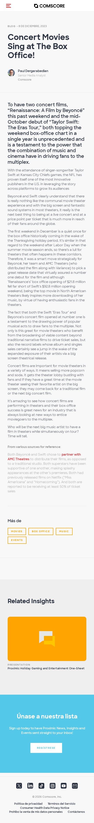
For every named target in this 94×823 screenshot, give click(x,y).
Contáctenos (76, 812)
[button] (8, 5)
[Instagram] (53, 787)
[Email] (75, 787)
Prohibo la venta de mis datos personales (36, 812)
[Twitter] (19, 787)
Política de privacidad (28, 804)
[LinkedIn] (30, 787)
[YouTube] (64, 787)
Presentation (19, 664)
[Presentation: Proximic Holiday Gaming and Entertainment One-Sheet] (47, 639)
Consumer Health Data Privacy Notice (44, 808)
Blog (12, 26)
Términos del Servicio (61, 804)
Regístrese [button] (46, 747)
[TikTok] (41, 787)
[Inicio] (49, 5)
